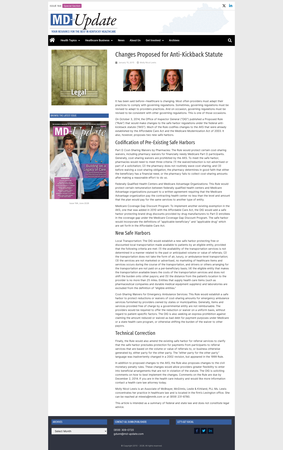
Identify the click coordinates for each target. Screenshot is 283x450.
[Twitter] (204, 431)
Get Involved (153, 40)
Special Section (72, 5)
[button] (229, 40)
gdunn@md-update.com (129, 433)
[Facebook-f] (197, 431)
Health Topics (69, 40)
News (121, 40)
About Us (135, 40)
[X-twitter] (223, 5)
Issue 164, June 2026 (79, 203)
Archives (174, 40)
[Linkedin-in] (230, 5)
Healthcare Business (97, 40)
